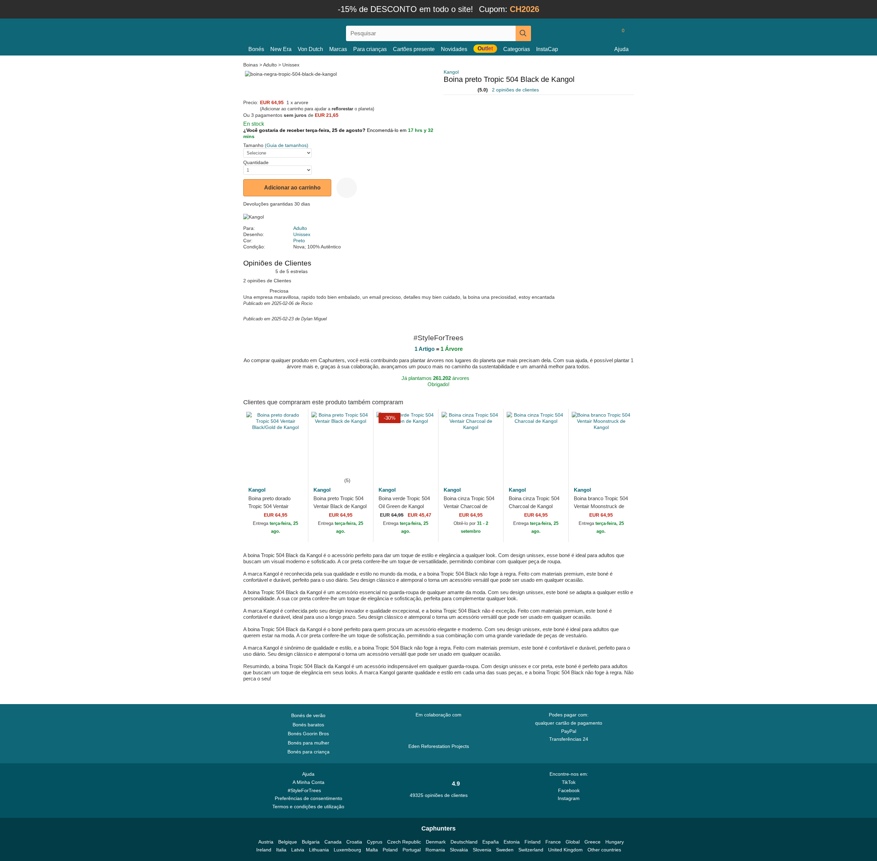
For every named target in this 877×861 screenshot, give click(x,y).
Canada (333, 842)
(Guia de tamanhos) (286, 145)
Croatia (354, 842)
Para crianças (370, 49)
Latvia (297, 849)
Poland (390, 849)
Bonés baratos (308, 724)
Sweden (505, 849)
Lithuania (319, 849)
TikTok (569, 782)
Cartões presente (414, 49)
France (553, 842)
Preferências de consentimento (308, 798)
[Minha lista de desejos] (608, 33)
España (490, 842)
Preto (299, 240)
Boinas (251, 64)
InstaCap (547, 49)
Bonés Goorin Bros (308, 733)
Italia (281, 849)
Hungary (614, 842)
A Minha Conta (308, 782)
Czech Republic (404, 842)
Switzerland (530, 849)
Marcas (338, 49)
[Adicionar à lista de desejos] (346, 187)
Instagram (569, 798)
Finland (532, 842)
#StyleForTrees (306, 790)
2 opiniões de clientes (515, 90)
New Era (281, 49)
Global (573, 842)
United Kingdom (565, 849)
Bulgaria (311, 842)
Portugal (412, 849)
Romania (435, 849)
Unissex (290, 64)
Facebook (569, 790)
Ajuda (621, 49)
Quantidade (256, 162)
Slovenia (482, 849)
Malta (372, 849)
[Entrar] (594, 33)
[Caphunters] (308, 32)
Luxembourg (347, 849)
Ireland (263, 849)
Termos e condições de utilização (308, 806)
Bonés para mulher (308, 743)
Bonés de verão (308, 715)
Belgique (287, 842)
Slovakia (459, 849)
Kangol (451, 72)
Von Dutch (310, 49)
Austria (265, 842)
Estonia (512, 842)
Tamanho (253, 145)
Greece (592, 842)
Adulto (270, 64)
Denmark (436, 842)
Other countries (604, 849)
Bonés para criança (308, 751)
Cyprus (374, 842)
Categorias (516, 49)
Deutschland (464, 842)
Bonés (256, 49)
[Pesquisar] (523, 33)
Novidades (454, 49)
